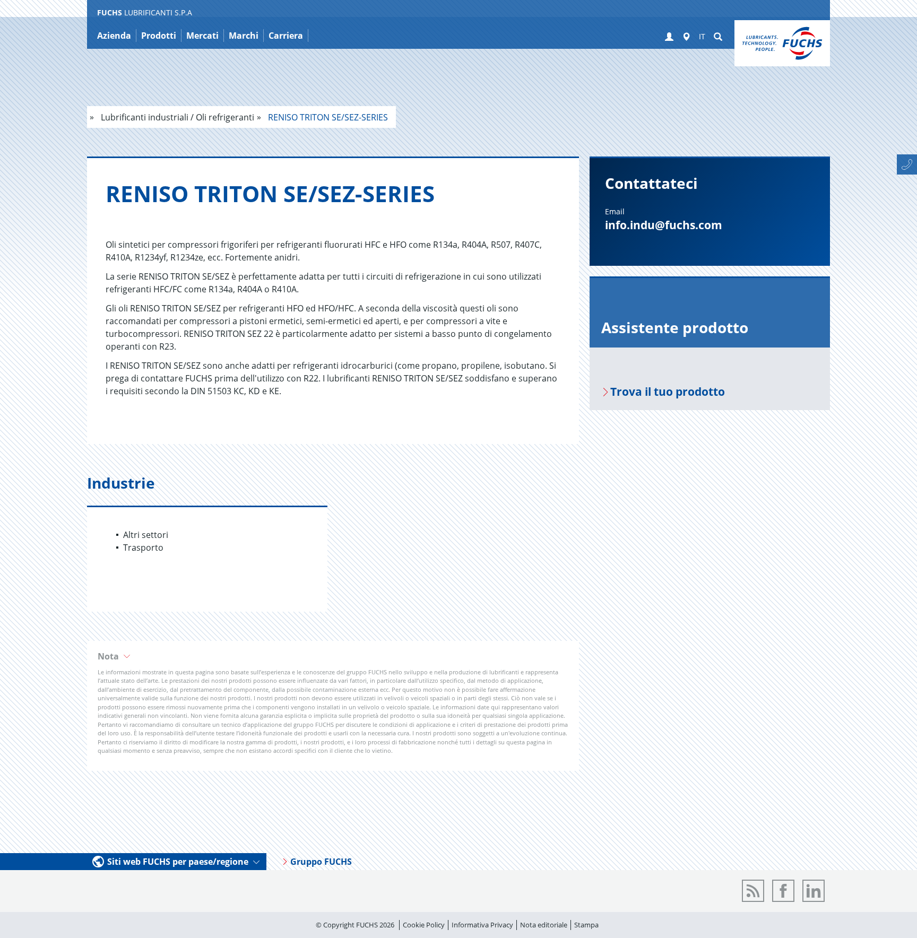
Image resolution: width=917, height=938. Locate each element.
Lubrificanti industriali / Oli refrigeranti (176, 117)
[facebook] (783, 891)
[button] (669, 37)
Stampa (586, 925)
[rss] (753, 891)
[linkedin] (813, 891)
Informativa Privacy (482, 925)
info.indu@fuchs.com (663, 225)
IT (702, 36)
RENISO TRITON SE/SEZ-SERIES (327, 117)
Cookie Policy (424, 925)
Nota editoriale (543, 925)
